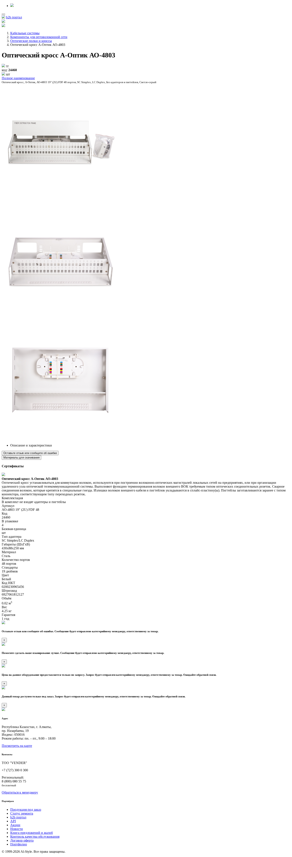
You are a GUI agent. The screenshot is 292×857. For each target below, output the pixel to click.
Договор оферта (22, 840)
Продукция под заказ (25, 809)
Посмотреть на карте (17, 746)
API (13, 821)
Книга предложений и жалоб (31, 833)
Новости (16, 829)
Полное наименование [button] (18, 78)
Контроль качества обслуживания (34, 836)
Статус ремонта (21, 813)
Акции (15, 825)
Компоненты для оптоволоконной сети (38, 37)
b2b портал (14, 17)
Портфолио (18, 844)
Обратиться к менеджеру (20, 792)
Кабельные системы (25, 33)
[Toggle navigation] (3, 14)
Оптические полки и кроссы (31, 41)
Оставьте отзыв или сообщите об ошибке (30, 453)
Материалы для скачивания (21, 457)
